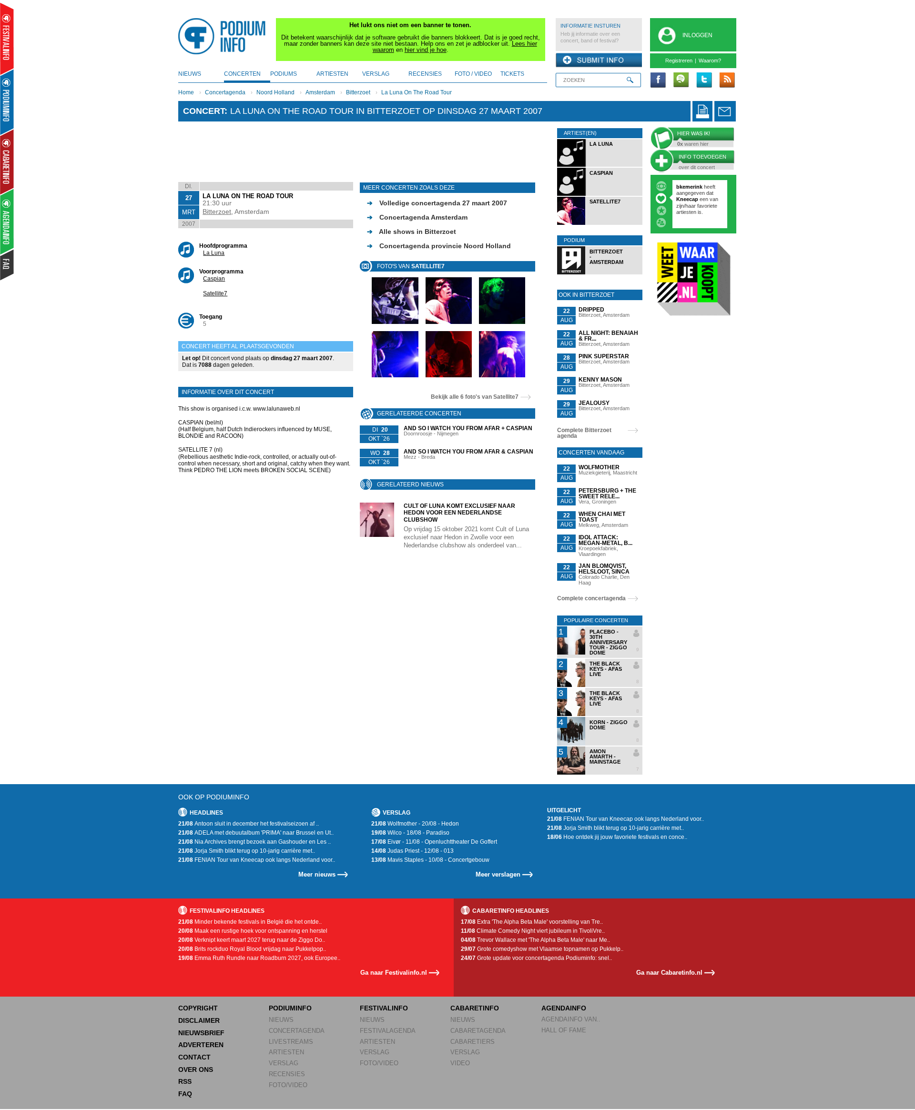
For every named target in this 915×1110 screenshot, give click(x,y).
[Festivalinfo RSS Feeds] (727, 80)
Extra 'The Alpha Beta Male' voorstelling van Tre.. (532, 922)
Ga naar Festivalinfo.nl (393, 972)
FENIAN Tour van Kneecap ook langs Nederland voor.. (256, 860)
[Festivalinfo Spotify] (681, 80)
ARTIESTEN (286, 1052)
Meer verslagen (498, 874)
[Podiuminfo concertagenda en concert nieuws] (7, 102)
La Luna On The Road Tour (416, 92)
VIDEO (460, 1063)
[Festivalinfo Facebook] (658, 80)
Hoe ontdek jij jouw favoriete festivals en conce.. (617, 837)
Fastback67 (690, 187)
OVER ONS (195, 1069)
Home (186, 92)
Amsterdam (320, 92)
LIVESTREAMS (291, 1041)
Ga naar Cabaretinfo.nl (669, 972)
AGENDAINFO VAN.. (570, 1019)
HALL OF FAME (563, 1030)
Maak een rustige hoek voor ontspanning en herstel (252, 931)
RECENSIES (287, 1074)
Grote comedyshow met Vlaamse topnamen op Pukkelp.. (542, 949)
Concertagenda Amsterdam (417, 217)
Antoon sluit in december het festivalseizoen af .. (248, 824)
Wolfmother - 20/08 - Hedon (415, 824)
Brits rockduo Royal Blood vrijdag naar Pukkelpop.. (252, 949)
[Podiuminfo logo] (224, 36)
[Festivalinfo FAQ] (7, 265)
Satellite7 (215, 293)
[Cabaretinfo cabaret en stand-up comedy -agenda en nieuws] (7, 161)
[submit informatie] (599, 60)
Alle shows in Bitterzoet (411, 231)
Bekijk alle (474, 397)
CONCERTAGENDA (297, 1030)
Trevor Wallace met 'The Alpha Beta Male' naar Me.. (535, 940)
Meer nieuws (317, 874)
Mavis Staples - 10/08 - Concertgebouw (430, 860)
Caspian (214, 278)
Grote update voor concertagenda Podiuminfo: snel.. (536, 958)
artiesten (332, 74)
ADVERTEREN (201, 1045)
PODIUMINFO (290, 1008)
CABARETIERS (472, 1041)
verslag (375, 74)
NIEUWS (281, 1019)
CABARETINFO (474, 1008)
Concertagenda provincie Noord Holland (439, 246)
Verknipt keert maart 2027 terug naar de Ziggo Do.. (251, 940)
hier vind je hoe (426, 49)
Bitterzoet (358, 92)
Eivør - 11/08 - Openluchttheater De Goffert (434, 842)
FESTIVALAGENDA (388, 1030)
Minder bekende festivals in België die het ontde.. (250, 922)
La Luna (213, 253)
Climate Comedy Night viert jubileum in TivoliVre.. (533, 931)
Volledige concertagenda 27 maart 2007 (437, 203)
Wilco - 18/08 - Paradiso (410, 833)
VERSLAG (283, 1063)
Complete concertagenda (591, 598)
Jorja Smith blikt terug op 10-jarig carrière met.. (246, 851)
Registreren (678, 60)
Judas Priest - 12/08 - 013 (412, 851)
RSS (185, 1081)
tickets (512, 74)
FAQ (185, 1094)
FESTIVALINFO (384, 1008)
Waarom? (710, 60)
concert (203, 111)
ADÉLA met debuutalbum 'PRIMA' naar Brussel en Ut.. (256, 833)
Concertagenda (225, 92)
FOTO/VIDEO (288, 1085)
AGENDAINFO (563, 1008)
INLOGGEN (697, 35)
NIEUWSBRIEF (201, 1033)
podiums (283, 74)
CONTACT (194, 1057)
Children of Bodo (698, 199)
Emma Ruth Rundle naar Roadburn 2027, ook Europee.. (259, 958)
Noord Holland (275, 92)
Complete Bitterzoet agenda (584, 433)
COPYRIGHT (198, 1008)
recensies (425, 74)
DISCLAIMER (199, 1020)
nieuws (189, 74)
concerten (242, 74)
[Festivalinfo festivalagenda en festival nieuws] (7, 38)
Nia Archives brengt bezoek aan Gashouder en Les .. (254, 842)
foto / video (473, 74)
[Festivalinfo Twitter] (704, 80)
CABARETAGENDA (478, 1030)
